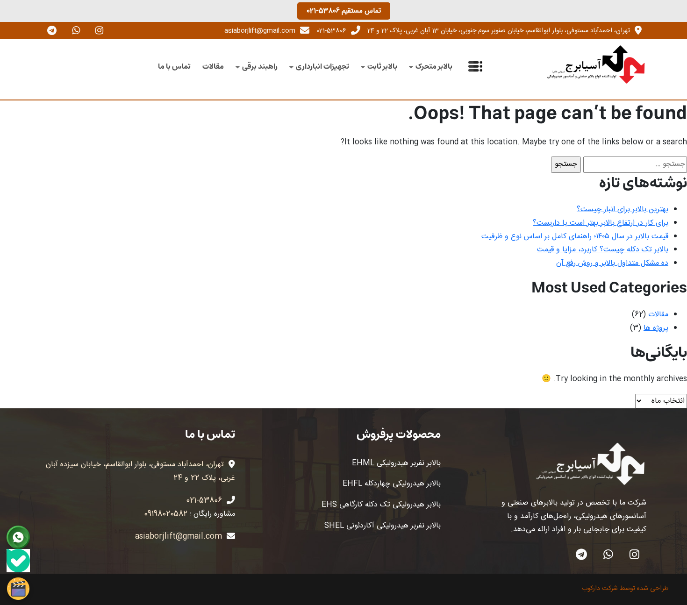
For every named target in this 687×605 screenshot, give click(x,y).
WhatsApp (608, 554)
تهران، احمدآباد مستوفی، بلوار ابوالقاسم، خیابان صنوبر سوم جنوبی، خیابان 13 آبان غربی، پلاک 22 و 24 (498, 30)
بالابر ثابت (382, 66)
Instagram (634, 554)
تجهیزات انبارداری (322, 66)
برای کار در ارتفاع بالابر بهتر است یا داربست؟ (600, 223)
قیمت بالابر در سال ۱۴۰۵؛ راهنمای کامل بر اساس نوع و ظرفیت (574, 236)
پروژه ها (656, 328)
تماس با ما (174, 66)
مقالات (213, 66)
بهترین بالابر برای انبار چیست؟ (622, 209)
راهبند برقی (260, 66)
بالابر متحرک (433, 66)
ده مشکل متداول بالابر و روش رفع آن (612, 263)
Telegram (581, 554)
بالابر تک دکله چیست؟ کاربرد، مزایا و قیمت (602, 249)
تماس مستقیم (344, 11)
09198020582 (165, 514)
